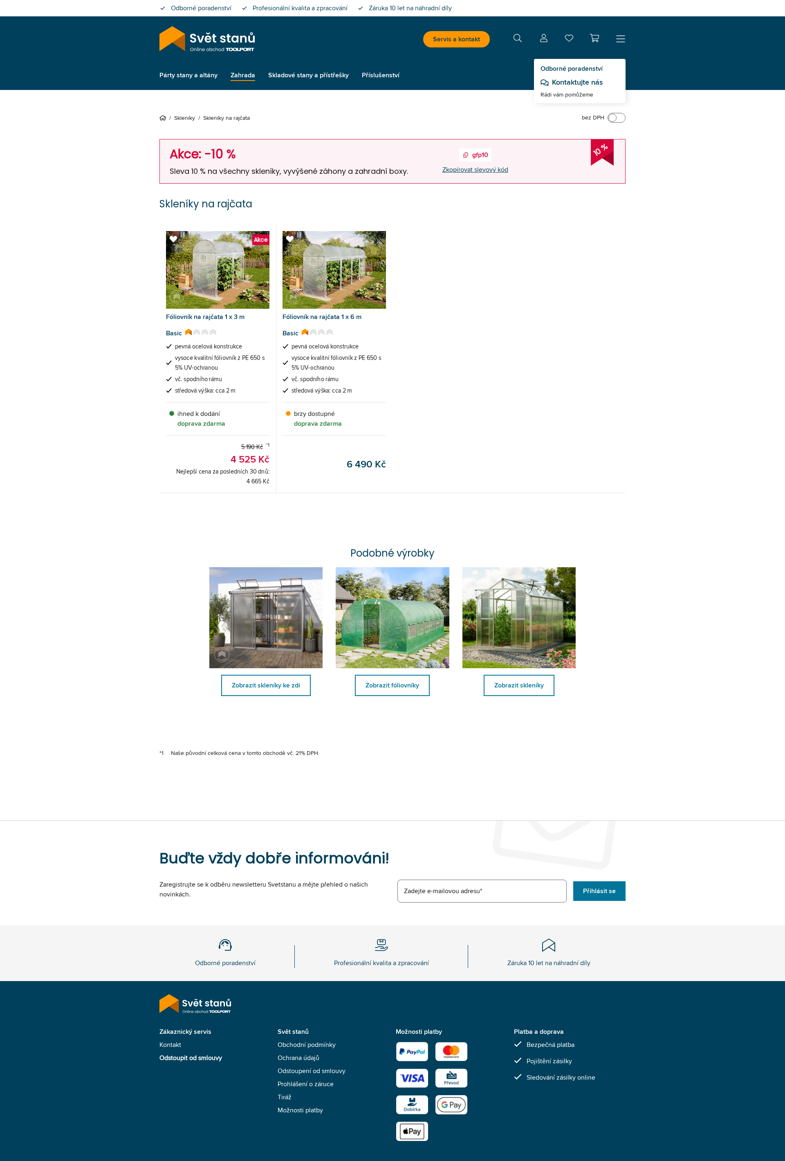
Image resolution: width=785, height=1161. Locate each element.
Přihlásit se (599, 891)
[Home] (164, 118)
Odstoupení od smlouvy (311, 1071)
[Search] (518, 39)
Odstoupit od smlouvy (190, 1057)
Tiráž (285, 1097)
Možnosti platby (300, 1110)
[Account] (544, 39)
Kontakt (170, 1044)
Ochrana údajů (298, 1057)
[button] (594, 38)
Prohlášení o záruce (306, 1084)
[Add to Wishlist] (173, 239)
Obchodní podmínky (307, 1044)
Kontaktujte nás (577, 82)
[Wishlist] (569, 40)
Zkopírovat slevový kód (475, 169)
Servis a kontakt (456, 39)
